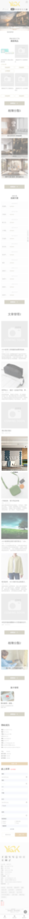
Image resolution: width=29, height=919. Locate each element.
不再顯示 (15, 472)
